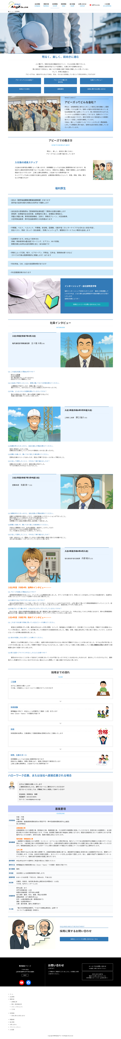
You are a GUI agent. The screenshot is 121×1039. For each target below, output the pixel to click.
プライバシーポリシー (15, 1027)
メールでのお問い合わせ (97, 967)
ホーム (11, 994)
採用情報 (12, 1013)
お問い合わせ (13, 1024)
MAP (25, 975)
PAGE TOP (116, 1006)
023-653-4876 (97, 976)
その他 (13, 1009)
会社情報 (12, 996)
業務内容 (12, 999)
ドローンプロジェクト (17, 1006)
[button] (24, 81)
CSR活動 (12, 1029)
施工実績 (12, 1022)
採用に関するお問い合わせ (18, 1015)
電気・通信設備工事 (16, 1004)
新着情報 (12, 1019)
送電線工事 (14, 1001)
